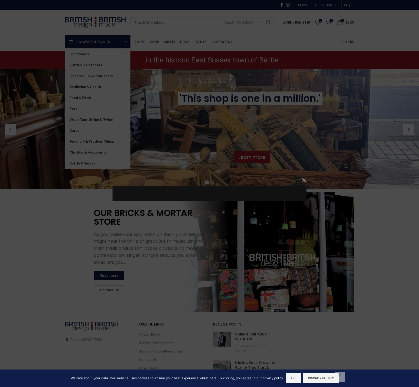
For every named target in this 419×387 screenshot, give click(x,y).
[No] (340, 377)
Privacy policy (321, 378)
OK (293, 378)
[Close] (304, 180)
